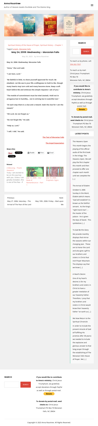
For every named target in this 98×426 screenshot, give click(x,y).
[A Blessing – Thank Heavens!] (16, 175)
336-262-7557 (75, 64)
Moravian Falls (25, 49)
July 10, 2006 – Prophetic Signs (52, 179)
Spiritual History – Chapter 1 (51, 45)
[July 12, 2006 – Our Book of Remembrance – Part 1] (35, 172)
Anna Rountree (12, 3)
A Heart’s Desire (79, 274)
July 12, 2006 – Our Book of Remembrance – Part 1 (34, 181)
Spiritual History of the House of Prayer (23, 45)
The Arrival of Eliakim (81, 186)
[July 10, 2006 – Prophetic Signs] (54, 172)
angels (15, 49)
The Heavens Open (80, 141)
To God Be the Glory (81, 230)
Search (82, 43)
